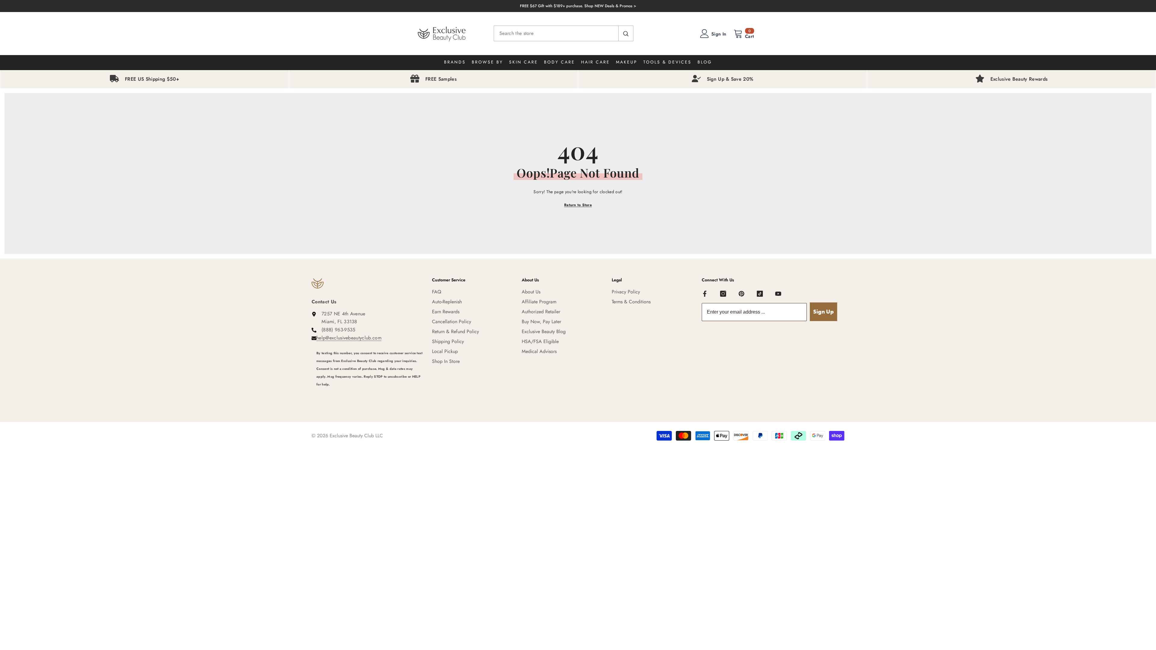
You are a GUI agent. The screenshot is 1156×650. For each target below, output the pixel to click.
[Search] (563, 33)
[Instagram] (723, 294)
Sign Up (823, 311)
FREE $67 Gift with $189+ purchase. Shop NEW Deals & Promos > (578, 6)
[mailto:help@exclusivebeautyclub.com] (369, 392)
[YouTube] (778, 294)
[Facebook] (705, 294)
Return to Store (578, 205)
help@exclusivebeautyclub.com (348, 337)
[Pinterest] (741, 294)
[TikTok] (760, 294)
